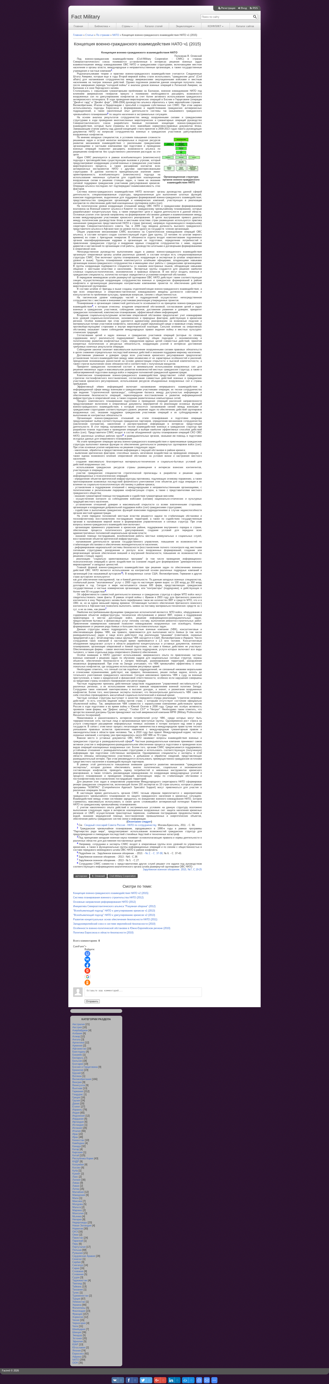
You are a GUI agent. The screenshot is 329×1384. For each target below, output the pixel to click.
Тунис (75, 1292)
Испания (77, 1127)
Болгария (77, 1063)
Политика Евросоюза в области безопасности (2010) (103, 932)
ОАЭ (75, 1231)
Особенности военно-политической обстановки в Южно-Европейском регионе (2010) (121, 928)
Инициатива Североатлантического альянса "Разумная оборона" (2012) (114, 906)
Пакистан (77, 1237)
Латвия (76, 1179)
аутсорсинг (81, 876)
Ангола (76, 1039)
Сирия (75, 1268)
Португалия (79, 1246)
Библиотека (101, 26)
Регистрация (228, 8)
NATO (75, 1359)
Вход (244, 8)
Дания (75, 1103)
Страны (126, 26)
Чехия (75, 1320)
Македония (78, 1195)
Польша (76, 1249)
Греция (76, 1097)
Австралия (78, 1024)
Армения (77, 1045)
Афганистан (79, 1048)
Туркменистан (80, 1295)
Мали (75, 1198)
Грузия (76, 1100)
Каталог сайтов (245, 26)
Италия (76, 1131)
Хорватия (77, 1317)
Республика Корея (82, 1158)
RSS (255, 8)
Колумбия (78, 1164)
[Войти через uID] (87, 953)
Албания (77, 1033)
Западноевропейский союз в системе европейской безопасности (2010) (114, 923)
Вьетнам (77, 1088)
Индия (76, 1112)
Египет (76, 1106)
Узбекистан (78, 1301)
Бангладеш (78, 1051)
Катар (75, 1149)
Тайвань (77, 1286)
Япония (76, 1350)
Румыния (77, 1253)
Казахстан (78, 1140)
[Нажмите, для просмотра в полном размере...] (181, 170)
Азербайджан (80, 1030)
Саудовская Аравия (83, 1256)
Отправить (92, 1001)
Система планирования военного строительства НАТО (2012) (108, 897)
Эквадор (77, 1335)
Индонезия (78, 1115)
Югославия (78, 1347)
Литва (75, 1188)
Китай (75, 1155)
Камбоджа (78, 1143)
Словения (78, 1274)
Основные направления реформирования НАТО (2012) (104, 901)
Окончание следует (139, 821)
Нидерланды (79, 1222)
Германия (77, 1091)
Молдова (77, 1204)
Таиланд (77, 1283)
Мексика (77, 1201)
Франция (77, 1314)
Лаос (75, 1176)
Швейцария (78, 1329)
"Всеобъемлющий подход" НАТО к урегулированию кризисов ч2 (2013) (114, 915)
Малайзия (78, 1192)
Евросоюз (78, 1353)
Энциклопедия (184, 26)
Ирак (75, 1134)
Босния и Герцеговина (85, 1066)
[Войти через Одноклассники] (87, 982)
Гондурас (77, 1094)
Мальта (76, 1207)
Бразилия (77, 1070)
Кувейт (76, 1173)
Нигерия (77, 1219)
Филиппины (78, 1307)
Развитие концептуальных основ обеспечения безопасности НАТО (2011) (115, 919)
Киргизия (77, 1152)
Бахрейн (77, 1054)
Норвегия (77, 1228)
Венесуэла (78, 1085)
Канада (76, 1146)
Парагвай (77, 1240)
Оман (75, 1234)
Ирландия (78, 1121)
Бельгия (77, 1060)
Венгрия (77, 1082)
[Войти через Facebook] (87, 965)
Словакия (77, 1271)
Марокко (77, 1210)
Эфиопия (77, 1341)
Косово (76, 1167)
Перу (75, 1243)
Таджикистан (79, 1280)
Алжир (76, 1036)
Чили (75, 1326)
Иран (75, 1137)
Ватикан (77, 1076)
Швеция (76, 1332)
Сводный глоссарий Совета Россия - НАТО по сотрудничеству (120, 825)
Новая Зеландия (81, 1225)
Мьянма (76, 1216)
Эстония (77, 1338)
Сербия (76, 1262)
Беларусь (78, 1057)
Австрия (77, 1027)
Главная (78, 26)
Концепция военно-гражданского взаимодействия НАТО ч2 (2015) (110, 893)
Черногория (79, 1323)
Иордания (78, 1118)
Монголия (78, 1213)
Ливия (75, 1185)
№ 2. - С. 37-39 (153, 853)
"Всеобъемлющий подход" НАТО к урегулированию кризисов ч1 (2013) (114, 910)
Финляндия (78, 1310)
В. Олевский (98, 876)
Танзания (77, 1289)
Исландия (78, 1124)
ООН (75, 1362)
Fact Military (85, 17)
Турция (76, 1298)
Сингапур (77, 1265)
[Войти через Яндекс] (87, 971)
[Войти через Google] (88, 977)
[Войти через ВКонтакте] (87, 959)
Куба (75, 1170)
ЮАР (75, 1344)
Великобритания (81, 1079)
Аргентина (78, 1042)
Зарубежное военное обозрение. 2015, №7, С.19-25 (172, 869)
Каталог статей (153, 26)
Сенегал (77, 1259)
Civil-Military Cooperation (122, 876)
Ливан (75, 1182)
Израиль (77, 1109)
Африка (76, 1356)
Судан (76, 1277)
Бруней (76, 1073)
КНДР (75, 1161)
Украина (76, 1304)
